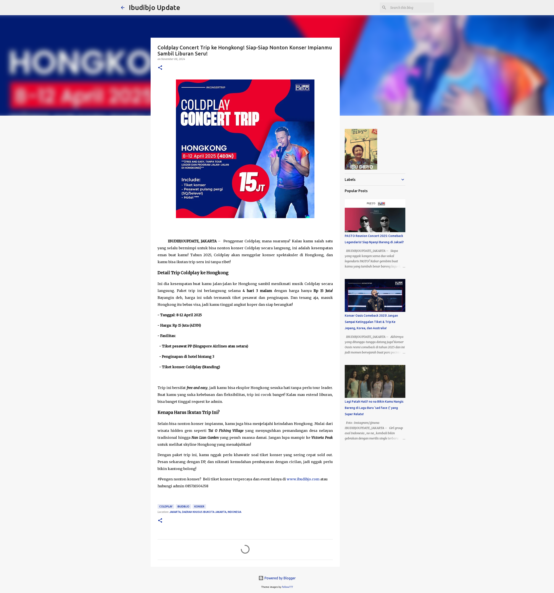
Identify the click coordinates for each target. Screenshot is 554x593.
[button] (160, 68)
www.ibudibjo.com (303, 479)
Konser (199, 506)
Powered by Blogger (280, 578)
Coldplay (165, 506)
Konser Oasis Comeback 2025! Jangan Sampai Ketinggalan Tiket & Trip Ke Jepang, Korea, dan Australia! (371, 322)
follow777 (287, 587)
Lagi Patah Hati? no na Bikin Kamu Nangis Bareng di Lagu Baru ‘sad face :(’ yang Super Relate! (374, 408)
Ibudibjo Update (154, 7)
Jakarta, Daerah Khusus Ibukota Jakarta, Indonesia (205, 511)
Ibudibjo (183, 506)
